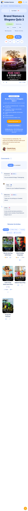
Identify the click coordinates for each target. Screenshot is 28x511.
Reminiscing (18, 24)
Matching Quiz (8, 30)
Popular (10, 232)
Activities (6, 5)
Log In (10, 165)
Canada (14, 27)
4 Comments (10, 24)
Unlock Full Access (13, 121)
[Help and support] (25, 508)
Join (20, 2)
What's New (14, 229)
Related (6, 229)
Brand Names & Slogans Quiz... (15, 5)
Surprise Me (18, 232)
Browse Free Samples (14, 125)
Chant (5, 207)
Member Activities (19, 30)
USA (20, 27)
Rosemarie (7, 173)
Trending (22, 229)
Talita (7, 184)
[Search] (24, 2)
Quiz (8, 27)
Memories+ (7, 194)
